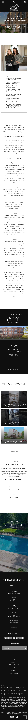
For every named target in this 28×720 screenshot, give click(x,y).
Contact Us (14, 676)
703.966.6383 (14, 612)
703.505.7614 (14, 597)
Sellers (14, 667)
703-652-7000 (14, 627)
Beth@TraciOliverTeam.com (14, 616)
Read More (13, 300)
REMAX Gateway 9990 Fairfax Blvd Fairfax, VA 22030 (14, 622)
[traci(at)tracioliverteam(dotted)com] (25, 2)
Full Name (3, 530)
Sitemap (23, 712)
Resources (14, 673)
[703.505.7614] (14, 2)
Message (3, 547)
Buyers (14, 670)
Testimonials (14, 664)
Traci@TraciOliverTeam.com (14, 600)
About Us (14, 662)
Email (2, 536)
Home (14, 659)
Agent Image (18, 713)
